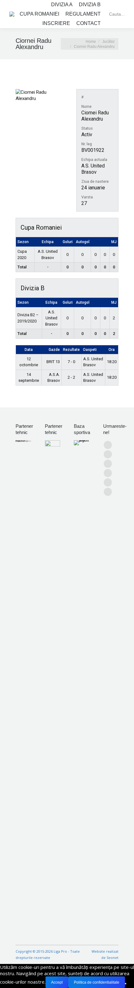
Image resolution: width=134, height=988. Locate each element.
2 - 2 (71, 377)
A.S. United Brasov (93, 169)
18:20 (112, 361)
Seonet (112, 957)
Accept (57, 982)
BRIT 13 (53, 361)
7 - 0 (71, 361)
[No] (125, 983)
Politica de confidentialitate (96, 982)
